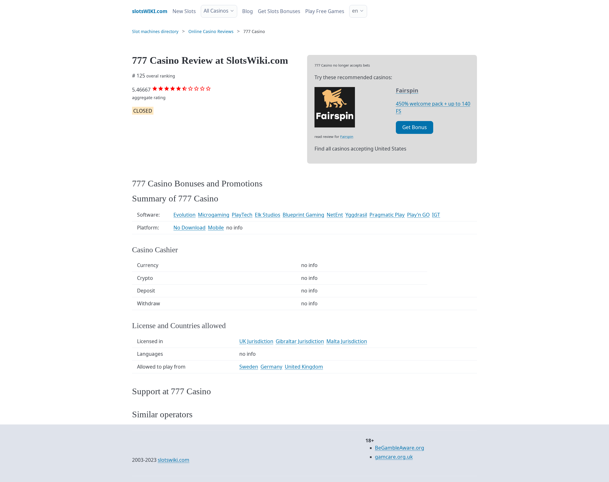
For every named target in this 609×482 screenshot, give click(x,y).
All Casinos (216, 10)
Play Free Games (324, 11)
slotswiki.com (173, 460)
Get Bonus (414, 127)
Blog (247, 11)
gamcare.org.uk (394, 456)
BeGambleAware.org (399, 447)
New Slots (184, 11)
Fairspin (346, 136)
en (355, 10)
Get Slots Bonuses (279, 11)
